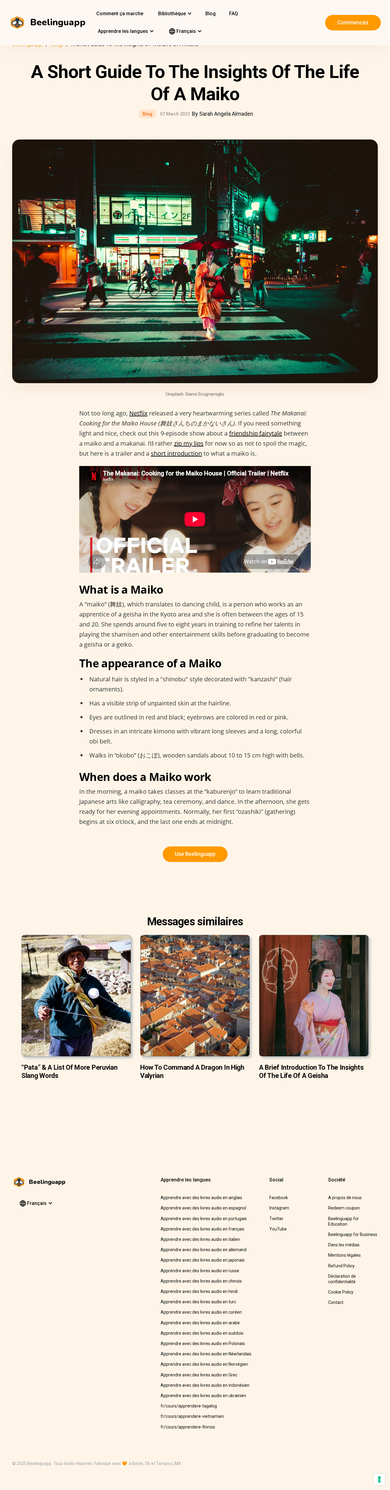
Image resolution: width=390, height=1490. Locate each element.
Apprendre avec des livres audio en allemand (203, 1249)
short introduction (176, 453)
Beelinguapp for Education (343, 1221)
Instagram (279, 1208)
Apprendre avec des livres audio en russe (200, 1270)
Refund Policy (341, 1265)
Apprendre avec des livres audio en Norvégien (204, 1364)
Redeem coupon (344, 1208)
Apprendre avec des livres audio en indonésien (205, 1385)
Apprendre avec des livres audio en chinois (201, 1281)
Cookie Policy (340, 1292)
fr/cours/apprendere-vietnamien (192, 1416)
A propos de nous (345, 1197)
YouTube (278, 1229)
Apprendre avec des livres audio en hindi (199, 1291)
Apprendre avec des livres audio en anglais (201, 1197)
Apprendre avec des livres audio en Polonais (203, 1343)
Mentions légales (344, 1255)
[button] (174, 13)
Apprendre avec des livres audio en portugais (204, 1218)
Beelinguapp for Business (352, 1234)
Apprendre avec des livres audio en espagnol (203, 1208)
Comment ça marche (119, 13)
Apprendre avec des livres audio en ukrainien (203, 1395)
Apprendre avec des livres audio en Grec (199, 1374)
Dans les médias (344, 1244)
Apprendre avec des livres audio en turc (198, 1301)
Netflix (138, 413)
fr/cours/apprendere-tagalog (189, 1405)
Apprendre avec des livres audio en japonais (203, 1260)
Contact (335, 1302)
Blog (210, 13)
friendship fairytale (255, 433)
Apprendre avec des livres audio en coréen (201, 1312)
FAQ (233, 13)
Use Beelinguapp (195, 854)
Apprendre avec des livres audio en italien (200, 1239)
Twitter (276, 1218)
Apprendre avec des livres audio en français (202, 1229)
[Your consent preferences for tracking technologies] (379, 1479)
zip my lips (189, 443)
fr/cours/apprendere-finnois (188, 1427)
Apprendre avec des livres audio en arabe (200, 1322)
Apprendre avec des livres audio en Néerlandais (206, 1353)
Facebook (278, 1197)
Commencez (353, 22)
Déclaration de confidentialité (342, 1279)
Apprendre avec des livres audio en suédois (202, 1333)
